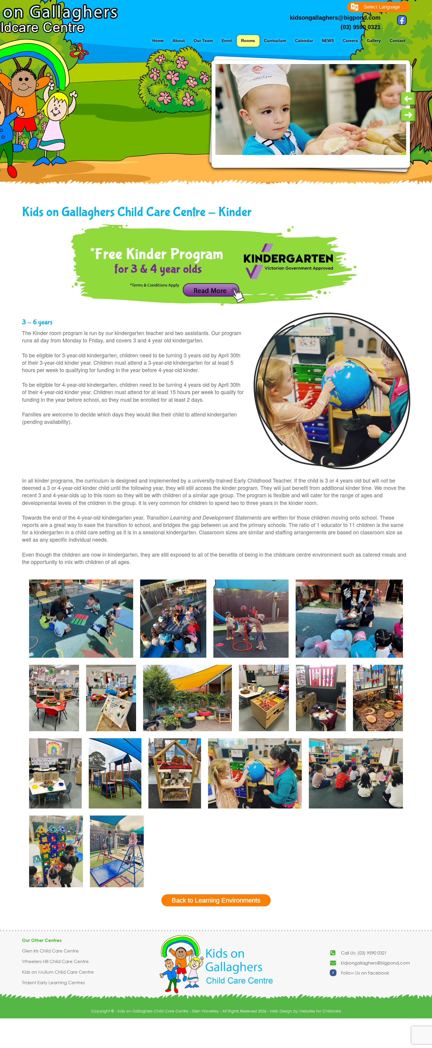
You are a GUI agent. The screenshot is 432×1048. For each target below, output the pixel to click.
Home (158, 40)
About (179, 40)
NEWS (328, 40)
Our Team (203, 40)
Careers (350, 40)
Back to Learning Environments (216, 900)
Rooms (248, 40)
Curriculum (275, 40)
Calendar (304, 40)
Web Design (281, 1011)
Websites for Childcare (320, 1011)
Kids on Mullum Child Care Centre (58, 972)
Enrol (227, 40)
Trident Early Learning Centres (53, 982)
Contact (398, 40)
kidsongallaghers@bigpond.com (335, 17)
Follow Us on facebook (365, 972)
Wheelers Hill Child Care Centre (55, 961)
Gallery (374, 40)
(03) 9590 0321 (361, 27)
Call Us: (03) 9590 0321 (364, 952)
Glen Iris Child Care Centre (50, 950)
